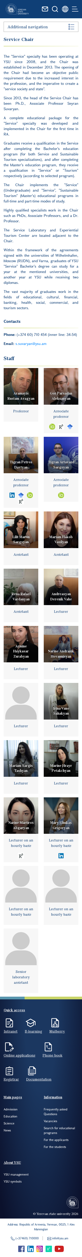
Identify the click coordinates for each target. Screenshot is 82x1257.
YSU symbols (13, 1181)
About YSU (12, 1162)
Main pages (13, 1097)
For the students (55, 1147)
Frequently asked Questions (55, 1111)
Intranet (11, 1031)
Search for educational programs (59, 1130)
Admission (11, 1109)
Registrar (11, 1079)
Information (53, 1097)
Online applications (19, 1055)
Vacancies (50, 1121)
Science (9, 1123)
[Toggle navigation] (75, 9)
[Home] (17, 9)
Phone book (52, 1055)
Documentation (38, 1079)
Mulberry (57, 1031)
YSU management (16, 1174)
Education (10, 1116)
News (7, 1130)
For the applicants (56, 1140)
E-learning (33, 1031)
